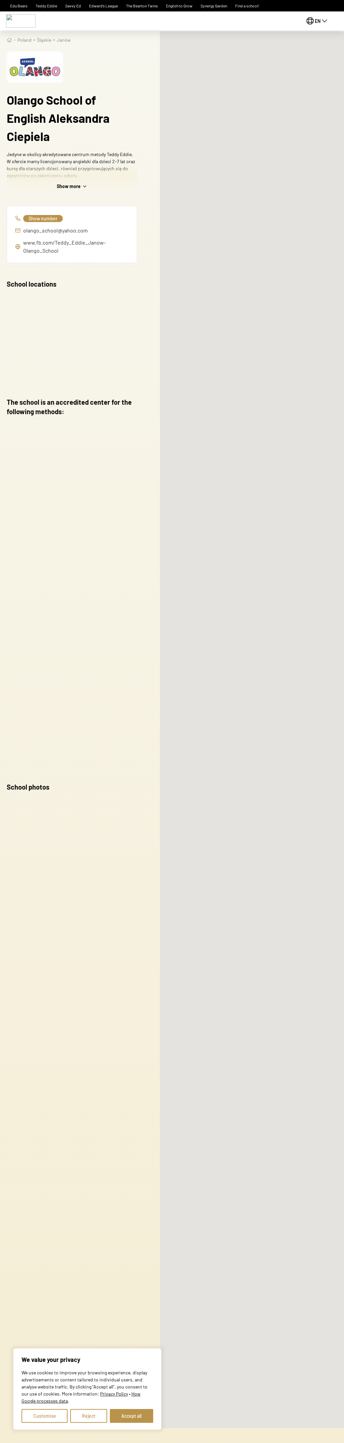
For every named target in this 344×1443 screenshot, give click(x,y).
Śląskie (44, 40)
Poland (24, 40)
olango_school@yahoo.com (55, 230)
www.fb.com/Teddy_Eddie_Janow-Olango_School (64, 246)
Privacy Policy (114, 1394)
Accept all (131, 1416)
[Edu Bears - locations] (21, 21)
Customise (44, 1416)
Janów (64, 40)
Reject (88, 1416)
